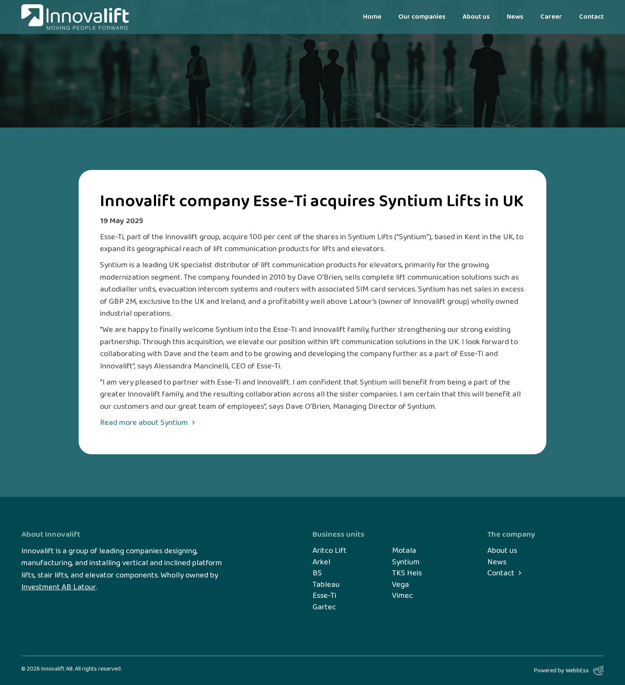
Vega (400, 585)
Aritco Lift (329, 551)
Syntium (406, 562)
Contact (591, 16)
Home (372, 16)
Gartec (324, 607)
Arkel (321, 562)
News (515, 16)
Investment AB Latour (58, 587)
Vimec (402, 596)
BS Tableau (326, 579)
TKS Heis (407, 573)
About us (476, 16)
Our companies (422, 16)
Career (551, 16)
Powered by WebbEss (561, 670)
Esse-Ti (324, 596)
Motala (404, 551)
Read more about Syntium (144, 423)
